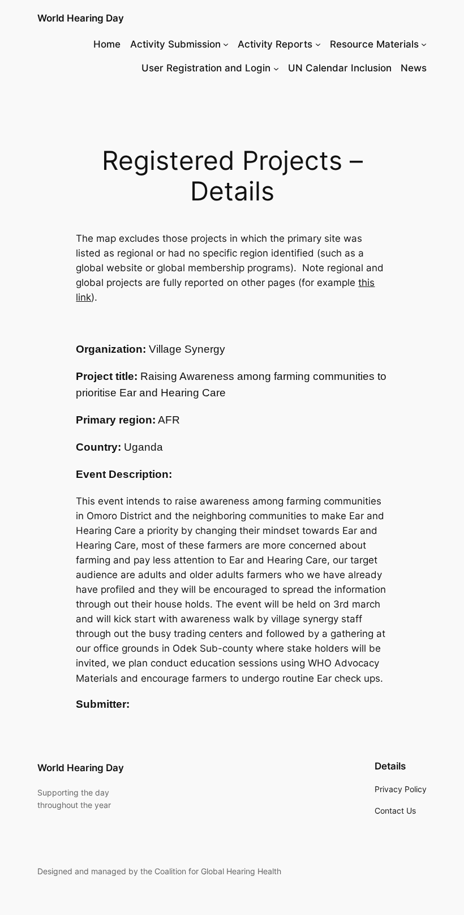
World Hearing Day (80, 18)
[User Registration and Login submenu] (276, 68)
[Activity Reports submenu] (318, 44)
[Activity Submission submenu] (226, 44)
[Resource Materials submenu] (424, 44)
